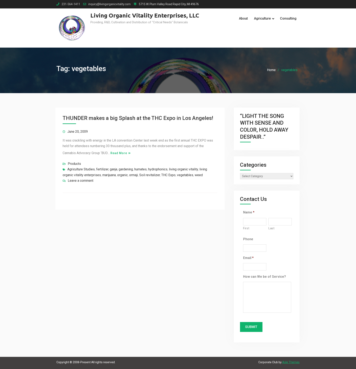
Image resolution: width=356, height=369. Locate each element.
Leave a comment (80, 181)
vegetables (185, 175)
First (246, 228)
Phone (248, 239)
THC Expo (168, 175)
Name (248, 212)
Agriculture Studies (81, 169)
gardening (126, 169)
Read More (118, 153)
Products (74, 164)
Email (248, 258)
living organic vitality (183, 169)
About (243, 18)
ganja (113, 169)
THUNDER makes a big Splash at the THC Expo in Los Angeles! (138, 118)
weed (199, 175)
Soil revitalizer (149, 175)
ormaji (133, 175)
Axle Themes (291, 362)
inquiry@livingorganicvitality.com (109, 4)
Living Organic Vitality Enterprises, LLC (144, 15)
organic (122, 175)
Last (271, 228)
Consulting (288, 18)
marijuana (109, 175)
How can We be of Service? (264, 277)
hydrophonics (157, 169)
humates (140, 169)
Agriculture (262, 18)
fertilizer (102, 169)
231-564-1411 (71, 4)
